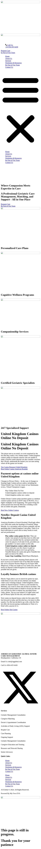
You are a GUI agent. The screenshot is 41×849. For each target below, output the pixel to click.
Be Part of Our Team (12, 65)
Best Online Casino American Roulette (14, 469)
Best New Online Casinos (10, 510)
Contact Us (9, 67)
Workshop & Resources (13, 63)
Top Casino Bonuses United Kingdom (14, 467)
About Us (8, 58)
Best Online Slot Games (9, 610)
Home (7, 56)
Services (8, 61)
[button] (20, 109)
